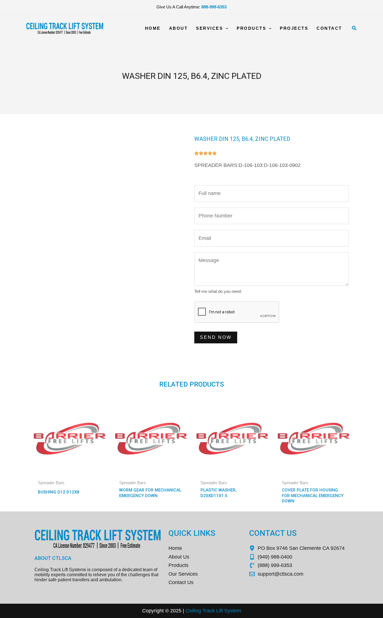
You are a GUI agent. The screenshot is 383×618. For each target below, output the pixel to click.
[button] (354, 28)
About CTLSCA (52, 558)
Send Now (216, 337)
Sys (228, 611)
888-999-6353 (214, 6)
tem (237, 611)
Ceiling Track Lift (204, 611)
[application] (225, 28)
